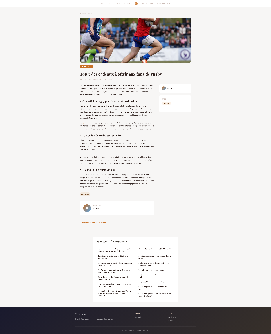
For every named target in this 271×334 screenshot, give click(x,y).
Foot (151, 3)
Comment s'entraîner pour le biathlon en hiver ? (155, 250)
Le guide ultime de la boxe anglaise (151, 282)
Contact (170, 321)
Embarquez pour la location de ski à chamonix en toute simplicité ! (115, 264)
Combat (127, 3)
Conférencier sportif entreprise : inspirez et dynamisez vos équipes (114, 271)
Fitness (145, 3)
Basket (119, 3)
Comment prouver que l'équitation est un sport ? (153, 288)
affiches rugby (89, 123)
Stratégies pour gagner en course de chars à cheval (154, 257)
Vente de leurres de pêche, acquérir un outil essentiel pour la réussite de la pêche (114, 250)
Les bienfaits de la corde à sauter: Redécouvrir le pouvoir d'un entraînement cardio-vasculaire (115, 293)
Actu (102, 3)
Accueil (82, 13)
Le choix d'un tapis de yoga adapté (151, 270)
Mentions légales (173, 317)
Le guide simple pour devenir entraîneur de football (154, 276)
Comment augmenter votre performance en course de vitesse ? (154, 295)
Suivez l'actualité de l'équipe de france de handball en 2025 (113, 278)
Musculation (160, 3)
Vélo (168, 3)
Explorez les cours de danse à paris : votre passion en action (154, 264)
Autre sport (110, 3)
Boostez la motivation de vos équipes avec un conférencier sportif (114, 285)
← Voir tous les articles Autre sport (93, 222)
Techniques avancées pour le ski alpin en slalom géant (113, 257)
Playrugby (80, 314)
